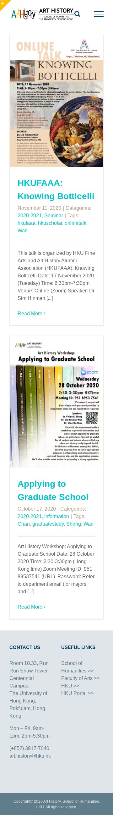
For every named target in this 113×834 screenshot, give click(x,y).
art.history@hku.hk (30, 756)
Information (56, 516)
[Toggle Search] (77, 14)
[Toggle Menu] (99, 14)
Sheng (73, 524)
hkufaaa (26, 223)
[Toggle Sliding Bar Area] (5, 5)
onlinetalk (75, 223)
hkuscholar (50, 223)
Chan (24, 524)
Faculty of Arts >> (80, 678)
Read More (30, 313)
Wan (23, 230)
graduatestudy (48, 524)
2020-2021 (30, 215)
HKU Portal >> (77, 693)
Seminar (53, 215)
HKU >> (70, 685)
